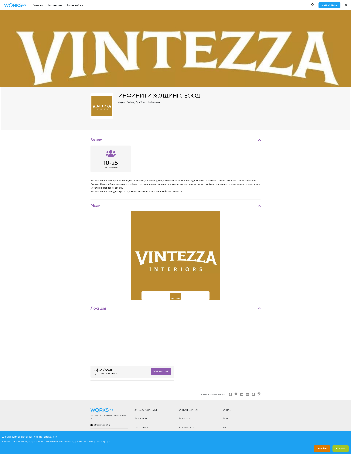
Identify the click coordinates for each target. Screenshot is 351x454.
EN (345, 5)
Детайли (322, 448)
